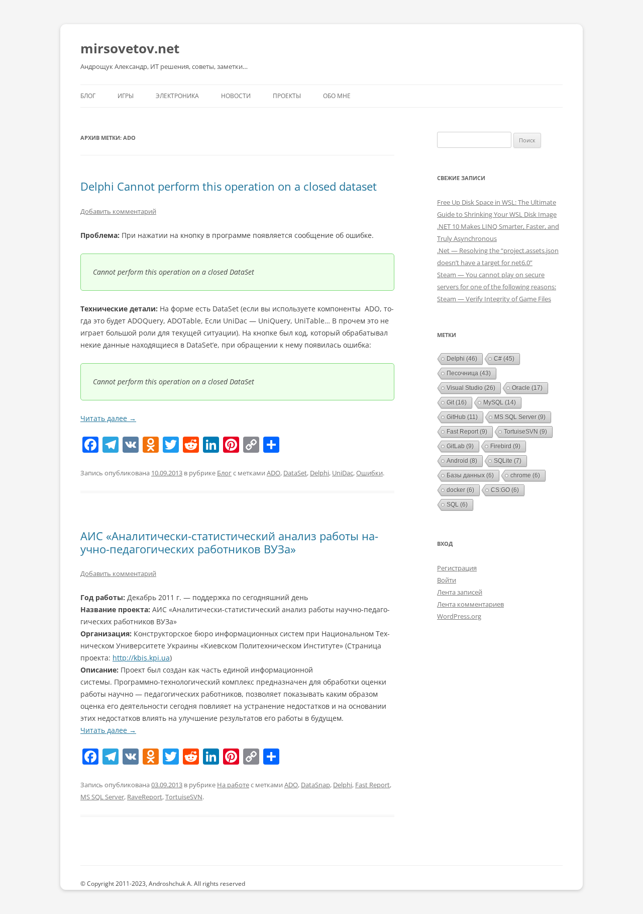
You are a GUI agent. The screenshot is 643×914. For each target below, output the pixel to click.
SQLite (507, 460)
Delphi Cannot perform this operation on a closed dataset (228, 186)
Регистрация (457, 567)
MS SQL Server (102, 796)
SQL (457, 504)
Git (457, 402)
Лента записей (459, 592)
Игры (126, 96)
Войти (446, 580)
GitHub (462, 417)
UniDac (342, 472)
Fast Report (372, 784)
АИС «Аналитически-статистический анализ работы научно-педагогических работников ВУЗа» (229, 542)
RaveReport (144, 796)
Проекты (287, 96)
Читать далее (108, 418)
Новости (236, 96)
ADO (273, 472)
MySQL (499, 402)
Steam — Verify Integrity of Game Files (494, 298)
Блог (87, 96)
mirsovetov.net (129, 48)
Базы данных (470, 475)
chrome (525, 475)
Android (462, 460)
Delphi (319, 472)
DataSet (295, 472)
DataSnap (315, 784)
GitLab (460, 446)
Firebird (505, 446)
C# (504, 358)
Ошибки (369, 472)
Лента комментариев (470, 604)
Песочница (469, 373)
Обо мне (337, 96)
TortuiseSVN (183, 796)
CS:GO (505, 489)
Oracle (527, 387)
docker (460, 489)
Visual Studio (471, 387)
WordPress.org (459, 616)
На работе (233, 784)
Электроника (177, 96)
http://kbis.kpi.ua (141, 657)
